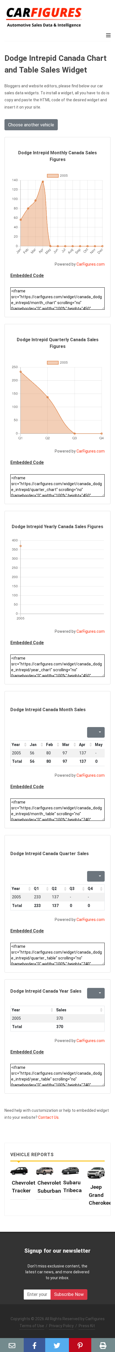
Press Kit (87, 1326)
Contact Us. (48, 1117)
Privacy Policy (61, 1326)
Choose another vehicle (31, 124)
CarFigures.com (90, 264)
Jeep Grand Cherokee (100, 1195)
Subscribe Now (69, 1294)
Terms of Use (32, 1326)
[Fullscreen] (90, 732)
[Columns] (99, 732)
